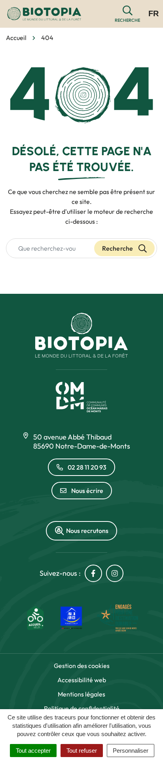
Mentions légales (81, 694)
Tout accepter (33, 750)
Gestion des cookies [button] (82, 666)
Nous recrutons (87, 531)
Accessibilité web (81, 680)
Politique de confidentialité (81, 708)
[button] (127, 14)
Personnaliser (130, 750)
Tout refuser (81, 750)
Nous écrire (87, 491)
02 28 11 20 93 (87, 467)
